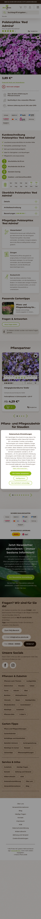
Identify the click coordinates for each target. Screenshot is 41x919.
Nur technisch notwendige (20, 483)
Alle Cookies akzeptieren (20, 473)
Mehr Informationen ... (20, 468)
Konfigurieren (20, 478)
